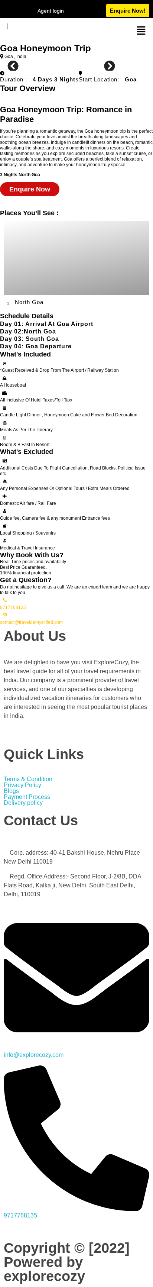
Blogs (11, 791)
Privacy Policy (22, 785)
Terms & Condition (28, 779)
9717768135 (13, 607)
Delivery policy (24, 803)
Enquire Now (29, 189)
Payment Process (27, 797)
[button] (141, 30)
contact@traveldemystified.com (31, 622)
